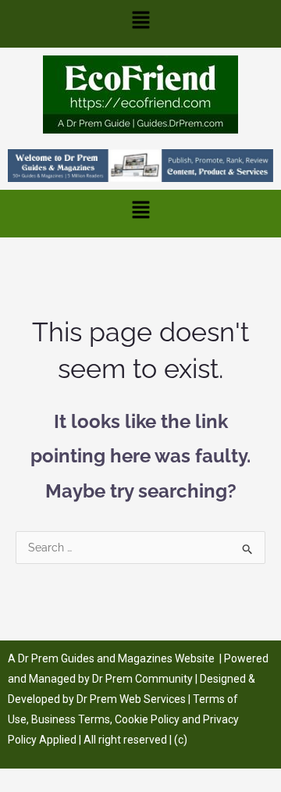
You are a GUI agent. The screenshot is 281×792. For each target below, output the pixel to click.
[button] (140, 24)
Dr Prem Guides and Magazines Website (116, 658)
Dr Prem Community (142, 678)
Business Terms (70, 719)
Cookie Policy (148, 719)
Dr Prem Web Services (131, 699)
